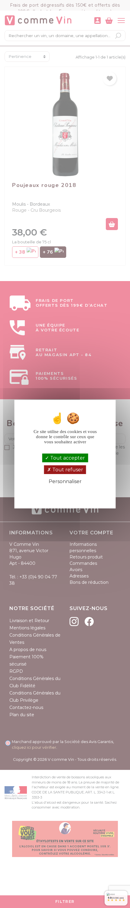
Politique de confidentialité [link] (65, 491)
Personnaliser (65, 481)
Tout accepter (67, 458)
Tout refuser (67, 470)
